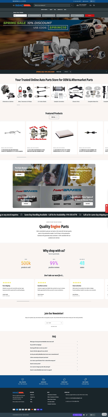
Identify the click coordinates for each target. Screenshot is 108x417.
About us (32, 394)
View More (19, 174)
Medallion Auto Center (18, 414)
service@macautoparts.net (76, 398)
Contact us (32, 397)
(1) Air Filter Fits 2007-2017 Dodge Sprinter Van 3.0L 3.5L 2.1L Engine (61, 150)
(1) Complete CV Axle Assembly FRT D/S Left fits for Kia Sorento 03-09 (87, 150)
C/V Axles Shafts (42, 101)
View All (53, 117)
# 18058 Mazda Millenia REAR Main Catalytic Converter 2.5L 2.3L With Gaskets (12, 150)
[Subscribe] (61, 322)
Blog (31, 401)
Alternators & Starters (8, 101)
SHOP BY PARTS (44, 9)
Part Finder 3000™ (78, 1)
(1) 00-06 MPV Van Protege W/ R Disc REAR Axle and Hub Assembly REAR (36, 150)
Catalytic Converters (59, 101)
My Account (86, 1)
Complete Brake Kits (93, 101)
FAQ (31, 399)
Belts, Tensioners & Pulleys (25, 101)
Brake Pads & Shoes (52, 399)
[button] (13, 5)
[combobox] (42, 5)
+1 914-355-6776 (75, 401)
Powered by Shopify (26, 414)
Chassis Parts (76, 101)
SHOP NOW (28, 1)
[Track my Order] (90, 5)
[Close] (106, 72)
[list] (54, 263)
